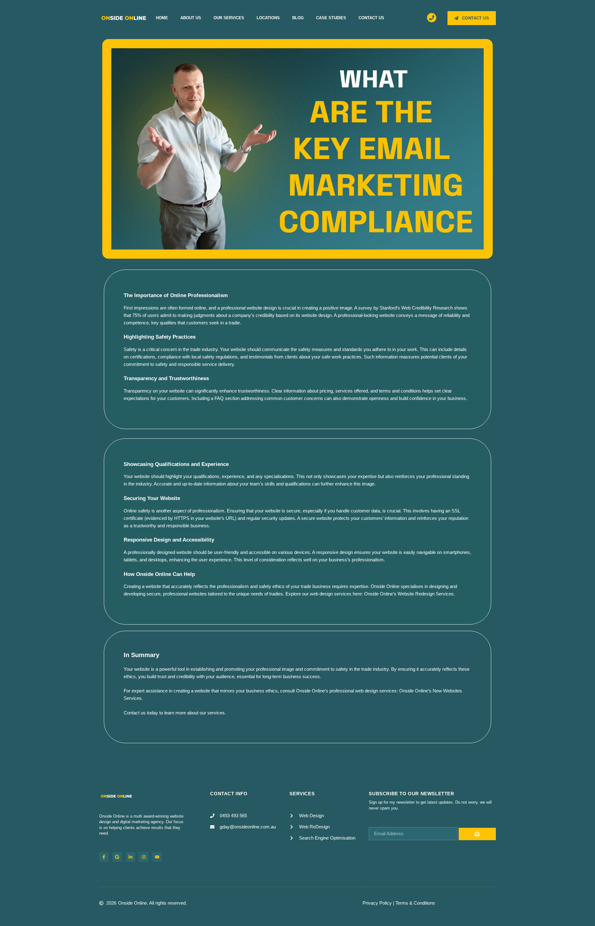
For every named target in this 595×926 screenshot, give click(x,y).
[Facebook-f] (104, 857)
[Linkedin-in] (130, 857)
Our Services (229, 17)
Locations (268, 17)
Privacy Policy (377, 903)
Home (162, 17)
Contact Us (371, 17)
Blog (298, 17)
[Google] (117, 857)
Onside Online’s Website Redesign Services (409, 593)
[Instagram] (143, 857)
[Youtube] (157, 857)
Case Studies (331, 17)
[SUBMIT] (477, 834)
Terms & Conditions (415, 903)
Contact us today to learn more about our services (174, 712)
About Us (190, 17)
